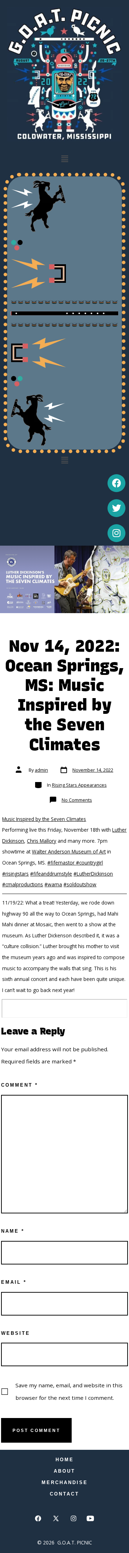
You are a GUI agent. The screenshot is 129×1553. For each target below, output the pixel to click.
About (64, 1471)
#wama (53, 884)
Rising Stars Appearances (79, 785)
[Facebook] (116, 483)
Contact (64, 1494)
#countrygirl (89, 862)
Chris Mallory (41, 840)
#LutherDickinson (93, 873)
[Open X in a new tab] (56, 1518)
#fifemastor (61, 862)
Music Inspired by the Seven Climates (44, 819)
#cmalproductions (22, 884)
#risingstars (15, 873)
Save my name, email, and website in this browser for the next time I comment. (69, 1391)
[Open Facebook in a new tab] (38, 1518)
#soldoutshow (79, 884)
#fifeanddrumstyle (51, 873)
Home (65, 1459)
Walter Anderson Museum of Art (69, 851)
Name (12, 1231)
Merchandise (65, 1482)
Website (15, 1333)
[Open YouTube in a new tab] (90, 1518)
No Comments (77, 800)
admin (41, 770)
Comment (19, 1085)
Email (14, 1282)
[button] (64, 159)
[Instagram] (116, 533)
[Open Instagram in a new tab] (73, 1518)
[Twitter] (116, 508)
